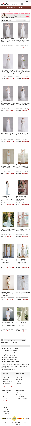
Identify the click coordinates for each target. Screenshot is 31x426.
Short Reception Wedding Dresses (11, 361)
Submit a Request (7, 393)
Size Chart (19, 393)
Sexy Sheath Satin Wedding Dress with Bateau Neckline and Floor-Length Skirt (8, 198)
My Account (14, 1)
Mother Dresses (6, 379)
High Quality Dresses (22, 398)
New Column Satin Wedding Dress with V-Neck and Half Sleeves (8, 166)
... (17, 340)
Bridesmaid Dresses (7, 378)
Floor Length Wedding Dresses (11, 350)
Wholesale (19, 379)
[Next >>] (22, 340)
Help (22, 1)
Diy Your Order (6, 400)
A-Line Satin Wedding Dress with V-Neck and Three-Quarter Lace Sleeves (21, 261)
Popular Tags (20, 385)
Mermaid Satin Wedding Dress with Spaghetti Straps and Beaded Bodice (8, 229)
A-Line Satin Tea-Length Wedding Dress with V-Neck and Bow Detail (8, 261)
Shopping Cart (29, 4)
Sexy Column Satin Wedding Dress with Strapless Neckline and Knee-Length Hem (7, 293)
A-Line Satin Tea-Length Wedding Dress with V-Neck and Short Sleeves (23, 324)
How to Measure (20, 396)
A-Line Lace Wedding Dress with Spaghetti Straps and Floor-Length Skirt (23, 103)
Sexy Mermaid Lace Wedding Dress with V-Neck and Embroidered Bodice (8, 103)
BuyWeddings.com (20, 422)
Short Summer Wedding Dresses (11, 352)
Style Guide (19, 400)
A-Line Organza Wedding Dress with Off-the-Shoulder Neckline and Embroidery (8, 71)
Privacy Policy (6, 411)
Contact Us (19, 378)
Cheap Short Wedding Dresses (11, 356)
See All (20, 7)
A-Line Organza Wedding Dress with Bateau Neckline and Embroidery (8, 40)
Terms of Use (6, 413)
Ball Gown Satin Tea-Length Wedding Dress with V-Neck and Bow (23, 229)
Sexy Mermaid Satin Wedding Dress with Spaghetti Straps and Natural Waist (21, 198)
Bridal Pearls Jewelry (7, 387)
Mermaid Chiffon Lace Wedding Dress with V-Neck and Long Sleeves (23, 71)
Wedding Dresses (11, 7)
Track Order (5, 398)
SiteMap (19, 383)
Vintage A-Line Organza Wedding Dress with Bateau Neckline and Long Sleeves (23, 134)
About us (19, 376)
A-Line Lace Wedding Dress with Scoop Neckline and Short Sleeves (22, 40)
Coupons (5, 394)
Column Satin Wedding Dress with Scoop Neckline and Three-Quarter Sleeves (8, 324)
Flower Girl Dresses (7, 381)
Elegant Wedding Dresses (10, 354)
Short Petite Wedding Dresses (11, 359)
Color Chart (19, 394)
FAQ (4, 396)
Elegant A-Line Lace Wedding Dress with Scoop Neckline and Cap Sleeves (22, 166)
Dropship (19, 381)
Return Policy (6, 409)
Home (3, 7)
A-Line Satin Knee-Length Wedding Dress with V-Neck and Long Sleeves (23, 292)
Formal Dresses (6, 383)
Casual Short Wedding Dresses (11, 357)
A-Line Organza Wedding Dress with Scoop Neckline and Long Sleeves (8, 134)
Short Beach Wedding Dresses (11, 348)
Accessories (6, 385)
